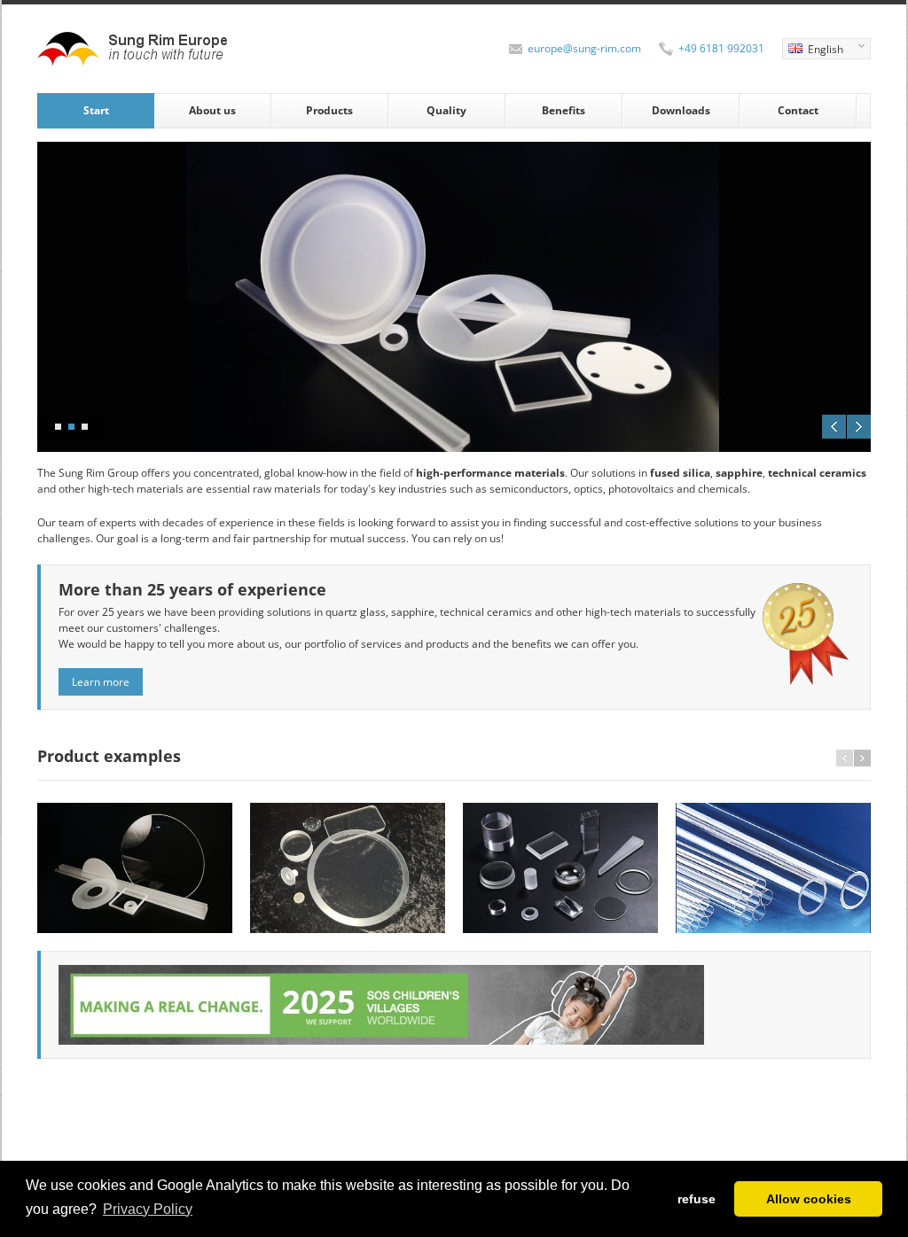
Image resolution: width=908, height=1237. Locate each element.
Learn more (100, 681)
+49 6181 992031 (721, 48)
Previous (834, 427)
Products (329, 110)
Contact (798, 110)
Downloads (681, 110)
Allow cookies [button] (808, 1199)
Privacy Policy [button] (147, 1209)
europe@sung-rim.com (584, 48)
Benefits (563, 110)
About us (212, 110)
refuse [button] (696, 1199)
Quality (446, 110)
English (812, 50)
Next (859, 427)
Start (96, 110)
